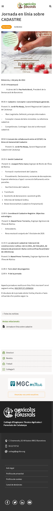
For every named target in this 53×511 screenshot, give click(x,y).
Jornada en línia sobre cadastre (19, 326)
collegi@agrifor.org (17, 451)
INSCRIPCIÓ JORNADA (24, 288)
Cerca (50, 6)
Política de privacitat (15, 473)
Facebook (7, 502)
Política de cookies (14, 479)
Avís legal (10, 468)
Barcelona (6, 27)
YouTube (29, 502)
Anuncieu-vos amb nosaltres (26, 394)
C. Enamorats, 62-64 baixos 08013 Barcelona (27, 440)
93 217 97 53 (14, 446)
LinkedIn (22, 502)
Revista (9, 358)
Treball (9, 363)
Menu (2, 6)
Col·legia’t (10, 369)
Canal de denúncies (14, 484)
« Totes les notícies (10, 313)
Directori (10, 352)
